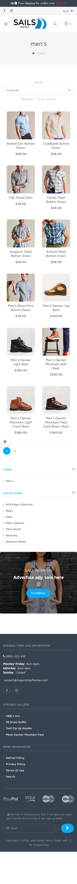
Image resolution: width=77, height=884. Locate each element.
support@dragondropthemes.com (25, 680)
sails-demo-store (41, 840)
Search (10, 776)
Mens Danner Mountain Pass (25, 734)
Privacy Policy (15, 764)
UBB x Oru (13, 716)
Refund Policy (15, 757)
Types (7, 469)
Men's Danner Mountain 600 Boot (56, 364)
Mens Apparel (15, 523)
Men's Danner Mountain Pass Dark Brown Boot (56, 422)
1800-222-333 (15, 656)
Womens (12, 535)
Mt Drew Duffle (16, 722)
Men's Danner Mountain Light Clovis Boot (21, 422)
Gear (9, 516)
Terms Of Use (15, 770)
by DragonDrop (38, 844)
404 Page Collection (19, 504)
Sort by (38, 82)
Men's (10, 481)
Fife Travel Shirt (21, 197)
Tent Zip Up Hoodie (19, 728)
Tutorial (38, 593)
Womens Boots (16, 541)
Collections (12, 493)
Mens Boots (13, 529)
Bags (9, 510)
